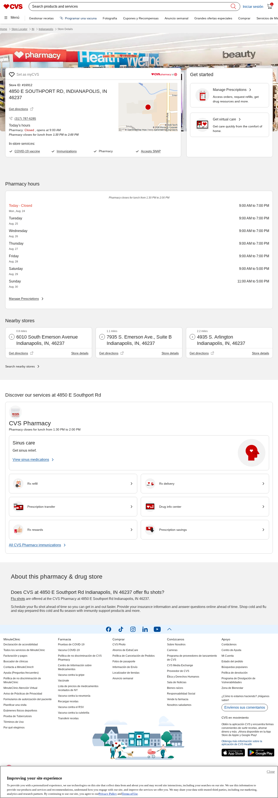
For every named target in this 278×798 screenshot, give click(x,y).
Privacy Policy (108, 793)
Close (271, 771)
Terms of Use (130, 793)
